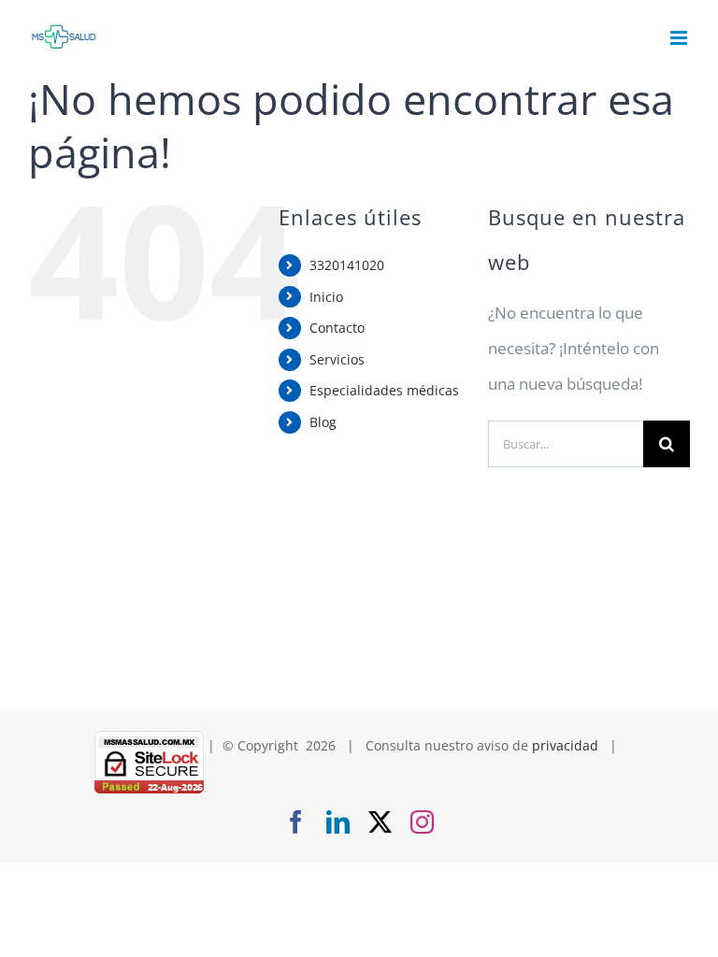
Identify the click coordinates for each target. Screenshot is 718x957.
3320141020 (346, 265)
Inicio (326, 297)
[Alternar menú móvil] (680, 38)
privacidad (565, 745)
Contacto (337, 327)
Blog (323, 422)
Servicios (337, 359)
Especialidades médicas (384, 390)
